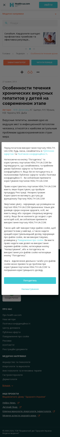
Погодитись (30, 280)
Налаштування (30, 289)
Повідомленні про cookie (30, 240)
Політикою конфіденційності (32, 153)
